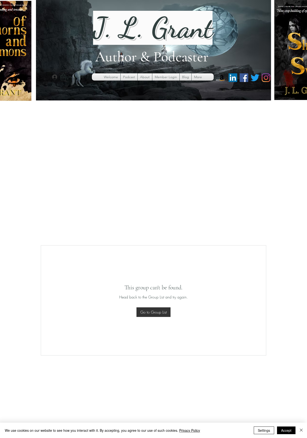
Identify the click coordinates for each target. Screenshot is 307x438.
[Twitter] (255, 77)
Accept (286, 430)
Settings (264, 430)
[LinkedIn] (233, 77)
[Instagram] (266, 77)
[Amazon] (222, 77)
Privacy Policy (189, 430)
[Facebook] (244, 77)
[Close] (301, 430)
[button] (63, 77)
